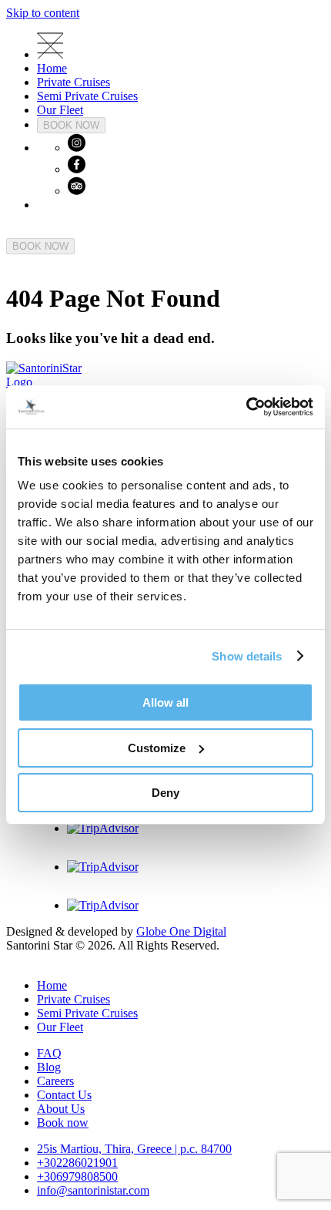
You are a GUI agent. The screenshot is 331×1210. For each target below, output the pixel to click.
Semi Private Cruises (87, 96)
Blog (49, 1067)
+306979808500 (77, 1176)
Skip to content (42, 12)
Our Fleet (60, 109)
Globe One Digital (181, 931)
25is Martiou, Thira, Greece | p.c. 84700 (134, 1148)
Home (52, 68)
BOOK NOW (71, 125)
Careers (55, 1080)
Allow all (165, 702)
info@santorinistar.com (93, 1190)
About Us (61, 1108)
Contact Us (64, 1094)
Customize (157, 748)
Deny (165, 792)
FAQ (49, 1053)
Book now (63, 1122)
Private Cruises (73, 82)
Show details (247, 656)
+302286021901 (77, 1162)
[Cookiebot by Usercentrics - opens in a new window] (246, 407)
